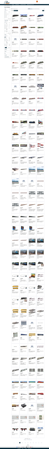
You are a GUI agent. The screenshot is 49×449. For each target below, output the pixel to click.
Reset (5, 47)
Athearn (7, 39)
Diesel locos (6, 23)
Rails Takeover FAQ (31, 4)
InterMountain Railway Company (7, 41)
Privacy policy (29, 448)
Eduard (7, 44)
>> (41, 442)
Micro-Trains (6, 45)
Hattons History (23, 4)
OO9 (6, 16)
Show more (9, 18)
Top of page (19, 448)
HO (6, 12)
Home (13, 4)
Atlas (6, 38)
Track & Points (7, 31)
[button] (28, 445)
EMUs (6, 27)
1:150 (6, 17)
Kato (6, 37)
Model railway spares (6, 29)
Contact (26, 448)
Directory (17, 4)
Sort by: (29, 8)
